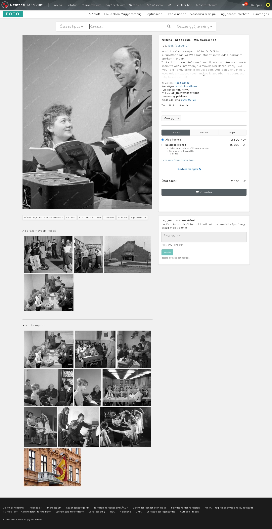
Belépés (256, 5)
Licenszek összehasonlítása (178, 160)
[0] (243, 5)
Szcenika (135, 5)
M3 (169, 5)
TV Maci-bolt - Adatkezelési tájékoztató (27, 511)
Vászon (204, 132)
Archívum (26, 5)
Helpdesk (125, 511)
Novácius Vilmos (187, 86)
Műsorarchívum (206, 5)
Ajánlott (94, 14)
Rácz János (182, 82)
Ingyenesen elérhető (234, 14)
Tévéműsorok (154, 5)
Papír (232, 132)
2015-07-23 (188, 99)
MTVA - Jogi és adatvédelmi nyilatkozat (229, 507)
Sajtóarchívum (115, 5)
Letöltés (175, 132)
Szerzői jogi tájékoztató (70, 511)
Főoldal (58, 5)
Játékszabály (97, 511)
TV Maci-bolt (183, 5)
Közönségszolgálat (77, 507)
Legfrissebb (154, 14)
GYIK (139, 511)
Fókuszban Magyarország (123, 14)
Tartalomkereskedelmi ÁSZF (111, 507)
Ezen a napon (176, 14)
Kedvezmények (188, 169)
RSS (112, 511)
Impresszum (53, 507)
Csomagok (261, 14)
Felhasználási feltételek (185, 507)
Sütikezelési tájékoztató (161, 511)
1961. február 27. (179, 45)
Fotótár (72, 5)
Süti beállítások (189, 511)
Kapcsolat (35, 507)
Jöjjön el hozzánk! (14, 507)
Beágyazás (173, 118)
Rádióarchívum (91, 5)
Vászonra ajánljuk (203, 14)
